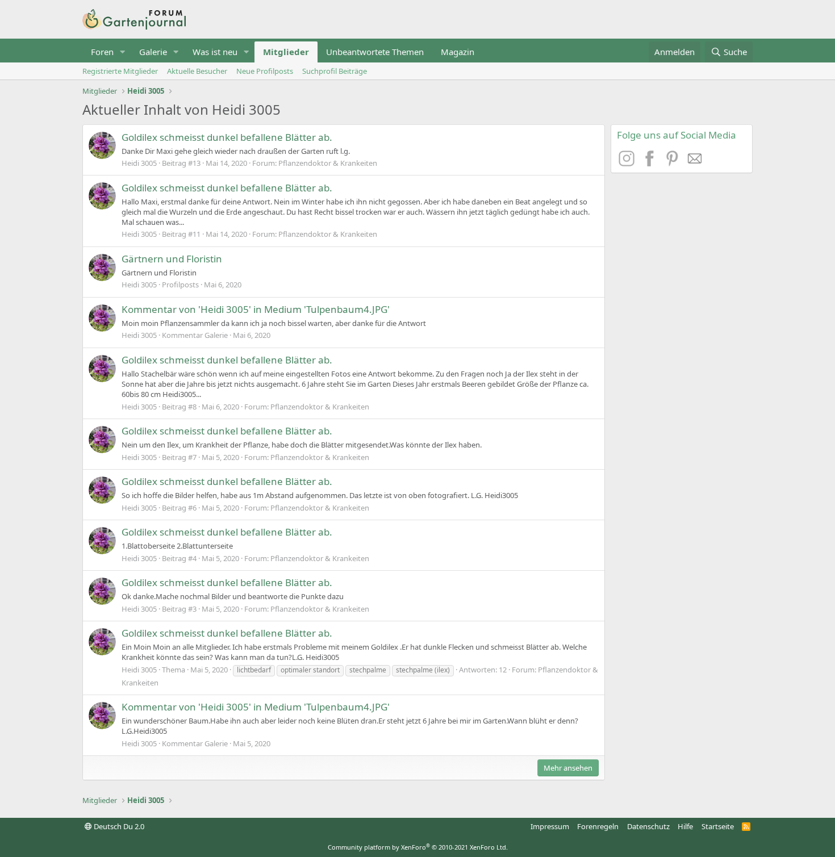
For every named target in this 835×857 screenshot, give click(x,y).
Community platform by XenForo (418, 847)
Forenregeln (598, 826)
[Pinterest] (673, 163)
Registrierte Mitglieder (120, 71)
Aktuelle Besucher (197, 71)
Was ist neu (215, 51)
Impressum (550, 826)
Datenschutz (648, 826)
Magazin (457, 51)
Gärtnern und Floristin (172, 258)
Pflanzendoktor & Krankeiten (327, 163)
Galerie (153, 51)
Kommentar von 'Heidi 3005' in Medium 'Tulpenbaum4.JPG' (256, 309)
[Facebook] (651, 163)
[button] (123, 51)
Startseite (718, 826)
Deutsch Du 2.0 (118, 826)
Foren (102, 51)
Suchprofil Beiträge (334, 71)
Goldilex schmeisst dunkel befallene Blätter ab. (227, 137)
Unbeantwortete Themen (375, 51)
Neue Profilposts (264, 71)
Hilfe (685, 826)
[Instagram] (628, 163)
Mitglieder (286, 51)
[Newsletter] (695, 163)
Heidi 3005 (139, 163)
